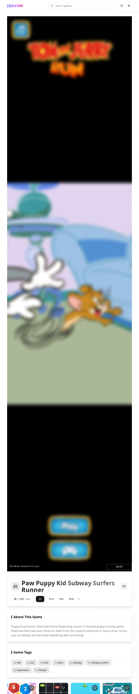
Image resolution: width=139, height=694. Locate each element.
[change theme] (129, 6)
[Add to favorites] (124, 586)
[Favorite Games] (121, 5)
